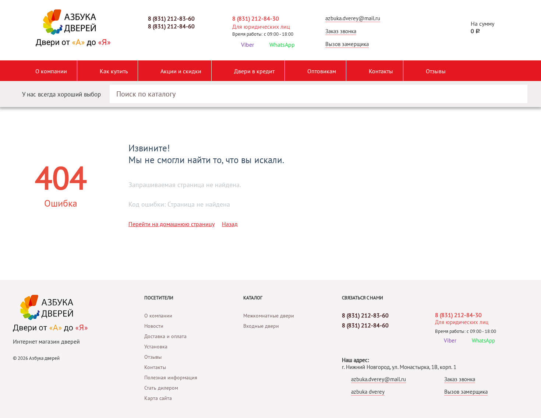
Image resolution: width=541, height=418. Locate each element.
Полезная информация (170, 377)
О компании (51, 71)
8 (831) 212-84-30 (255, 18)
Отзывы (436, 71)
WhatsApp (282, 44)
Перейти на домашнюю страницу (171, 224)
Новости (153, 326)
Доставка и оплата (165, 336)
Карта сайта (158, 398)
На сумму (482, 27)
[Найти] (515, 91)
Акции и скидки (180, 71)
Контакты (381, 71)
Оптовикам (321, 71)
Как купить (114, 71)
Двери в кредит (254, 71)
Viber (247, 44)
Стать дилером (161, 387)
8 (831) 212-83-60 (171, 18)
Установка (155, 346)
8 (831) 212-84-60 (171, 26)
